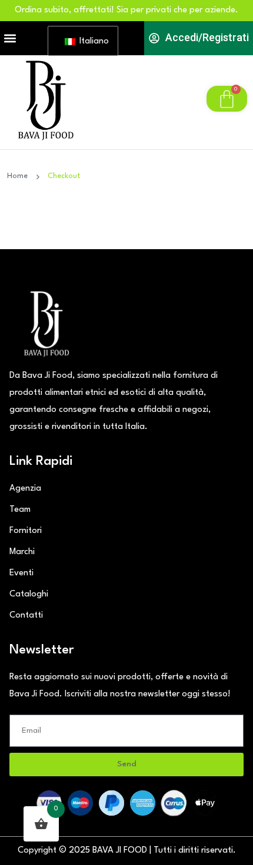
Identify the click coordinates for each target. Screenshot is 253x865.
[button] (9, 38)
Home (19, 176)
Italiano (91, 41)
